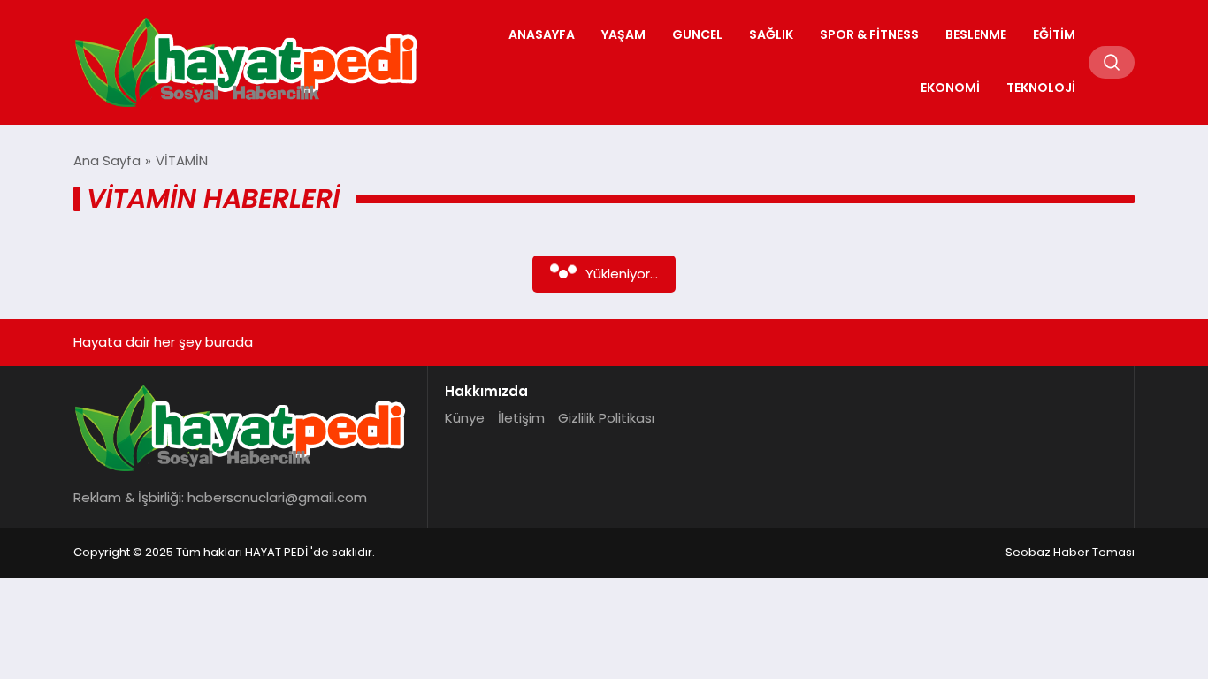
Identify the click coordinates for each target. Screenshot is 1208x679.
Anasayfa (541, 34)
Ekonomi (950, 87)
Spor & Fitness (869, 34)
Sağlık (771, 34)
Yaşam (623, 34)
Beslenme (975, 34)
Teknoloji (1040, 87)
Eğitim (1054, 34)
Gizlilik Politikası (606, 417)
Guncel (697, 34)
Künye (465, 417)
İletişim (521, 417)
